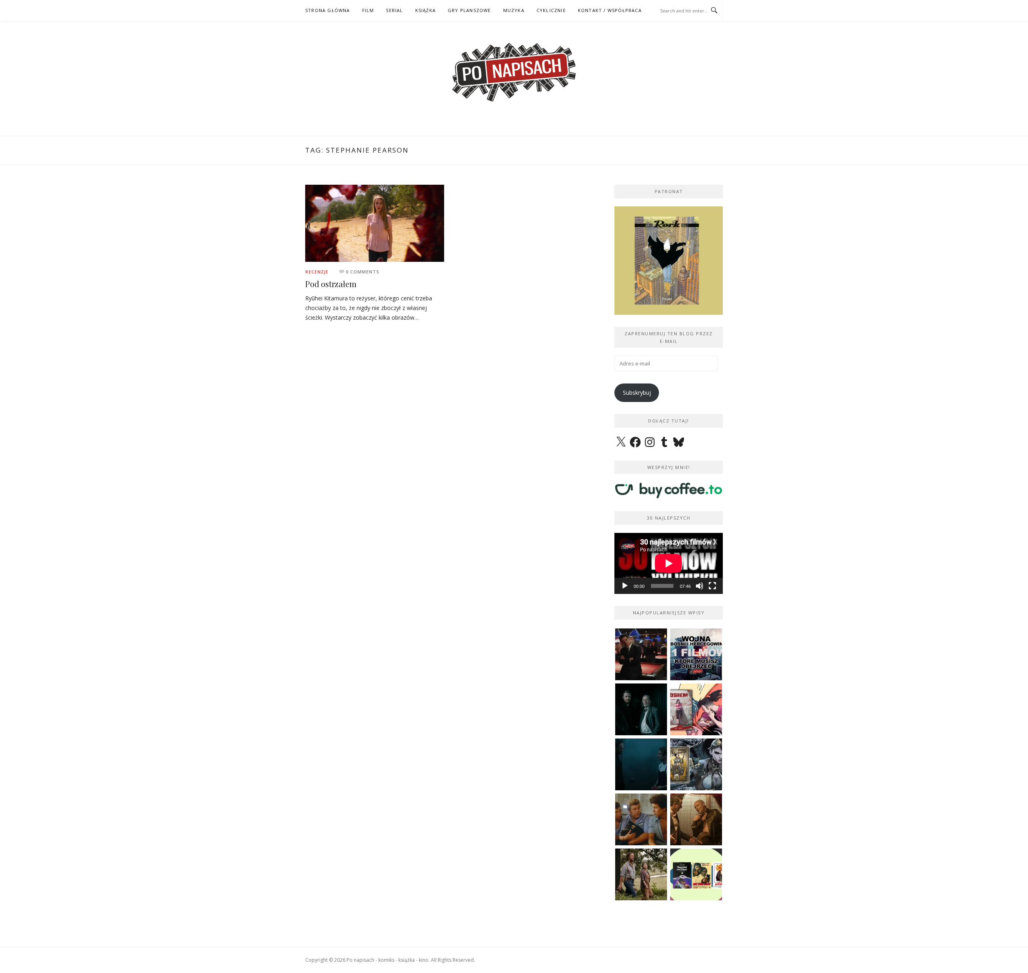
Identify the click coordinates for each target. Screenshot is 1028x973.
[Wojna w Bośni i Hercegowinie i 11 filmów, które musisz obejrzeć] (696, 654)
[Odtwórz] (625, 586)
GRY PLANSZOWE (469, 10)
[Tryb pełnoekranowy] (712, 586)
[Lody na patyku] (641, 819)
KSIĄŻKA (425, 10)
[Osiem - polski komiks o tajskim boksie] (696, 709)
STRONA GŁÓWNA (327, 10)
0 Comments (362, 272)
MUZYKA (513, 10)
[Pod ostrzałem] (374, 222)
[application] (668, 563)
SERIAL (394, 10)
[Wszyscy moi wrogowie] (641, 874)
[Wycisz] (700, 586)
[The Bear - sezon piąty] (641, 764)
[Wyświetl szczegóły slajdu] (692, 260)
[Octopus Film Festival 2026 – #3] (696, 874)
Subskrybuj (637, 392)
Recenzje (316, 272)
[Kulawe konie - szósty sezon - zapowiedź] (641, 709)
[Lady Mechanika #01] (696, 764)
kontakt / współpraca (610, 10)
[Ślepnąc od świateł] (696, 819)
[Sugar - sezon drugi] (641, 654)
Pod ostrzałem (330, 283)
